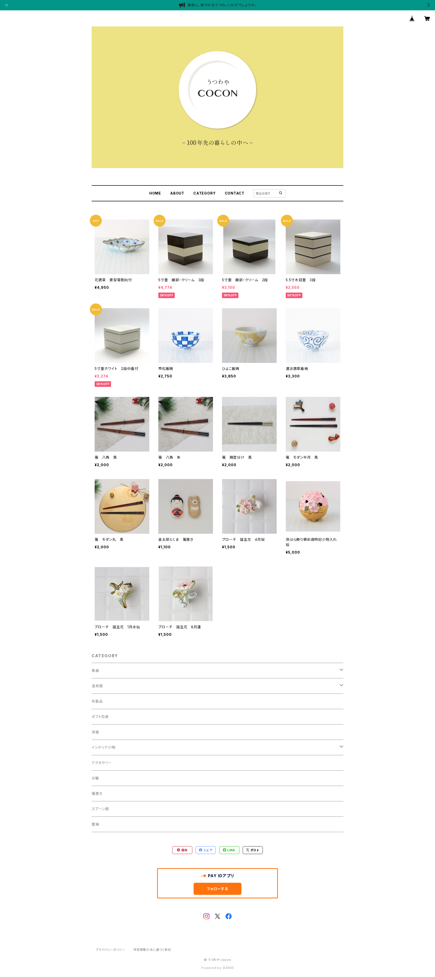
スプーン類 (100, 809)
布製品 (97, 701)
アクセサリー (102, 763)
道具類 (97, 686)
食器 (95, 670)
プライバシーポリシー (110, 950)
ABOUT (177, 193)
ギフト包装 (100, 716)
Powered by (212, 968)
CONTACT (235, 193)
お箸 (95, 778)
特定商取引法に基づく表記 (152, 950)
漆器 (95, 732)
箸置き (97, 793)
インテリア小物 (104, 747)
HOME (155, 193)
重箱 (95, 824)
